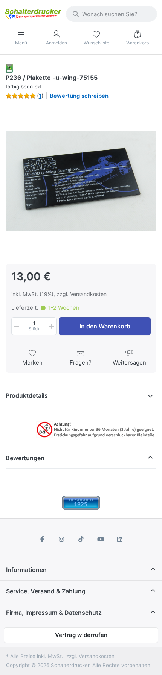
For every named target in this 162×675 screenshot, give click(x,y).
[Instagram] (61, 539)
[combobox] (111, 14)
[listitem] (81, 181)
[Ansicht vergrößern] (81, 181)
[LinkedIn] (120, 539)
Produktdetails (27, 395)
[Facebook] (42, 539)
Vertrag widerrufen (81, 635)
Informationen (26, 569)
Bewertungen (25, 458)
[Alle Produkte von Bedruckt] (9, 67)
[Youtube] (100, 539)
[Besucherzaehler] (81, 502)
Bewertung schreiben (79, 95)
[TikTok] (81, 539)
